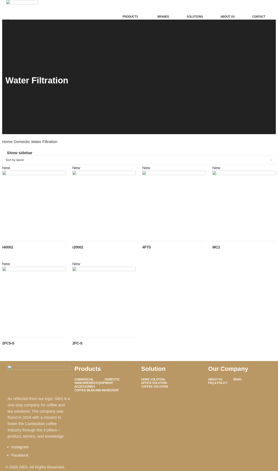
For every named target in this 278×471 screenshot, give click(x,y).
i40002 (7, 247)
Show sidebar (19, 152)
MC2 (216, 247)
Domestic (22, 141)
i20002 (77, 247)
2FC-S (77, 343)
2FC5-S (8, 343)
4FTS (146, 247)
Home (8, 141)
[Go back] (10, 68)
